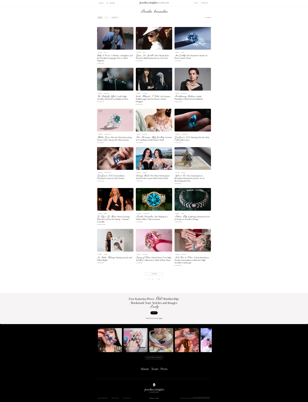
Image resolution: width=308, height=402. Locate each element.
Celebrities (145, 172)
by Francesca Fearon (101, 224)
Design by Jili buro (154, 398)
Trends (105, 213)
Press (164, 369)
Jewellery (100, 52)
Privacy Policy (115, 398)
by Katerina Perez (100, 63)
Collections (106, 93)
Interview (183, 172)
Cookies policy (127, 398)
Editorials (106, 254)
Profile (105, 52)
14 (158, 279)
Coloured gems (107, 134)
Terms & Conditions (103, 398)
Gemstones (100, 134)
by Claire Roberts (139, 60)
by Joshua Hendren (178, 101)
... (155, 279)
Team (154, 369)
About (145, 369)
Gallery (182, 52)
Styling (144, 52)
